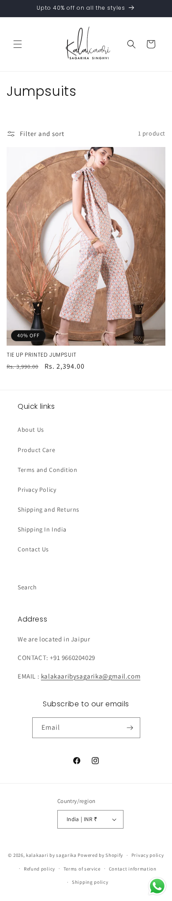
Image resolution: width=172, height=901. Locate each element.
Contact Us (33, 549)
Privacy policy (147, 855)
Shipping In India (42, 529)
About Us (31, 430)
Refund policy (39, 869)
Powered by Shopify (100, 855)
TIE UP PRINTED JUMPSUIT (42, 354)
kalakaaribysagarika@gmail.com (90, 676)
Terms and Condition (47, 470)
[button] (17, 44)
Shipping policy (90, 882)
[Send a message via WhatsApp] (157, 886)
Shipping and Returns (48, 509)
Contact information (133, 869)
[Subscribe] (130, 727)
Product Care (36, 450)
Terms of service (82, 869)
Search (27, 587)
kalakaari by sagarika (51, 855)
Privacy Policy (37, 490)
